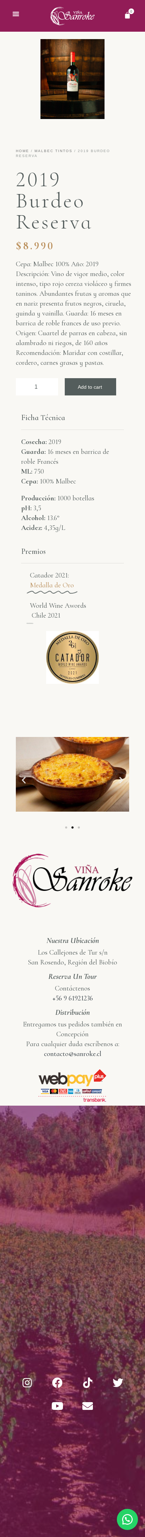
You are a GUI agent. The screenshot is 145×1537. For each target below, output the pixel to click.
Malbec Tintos (53, 151)
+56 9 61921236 (72, 998)
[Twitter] (118, 1382)
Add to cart (90, 387)
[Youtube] (57, 1406)
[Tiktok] (87, 1382)
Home (22, 151)
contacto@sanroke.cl (72, 1054)
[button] (16, 13)
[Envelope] (87, 1406)
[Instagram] (27, 1382)
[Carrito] (127, 15)
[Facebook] (57, 1382)
